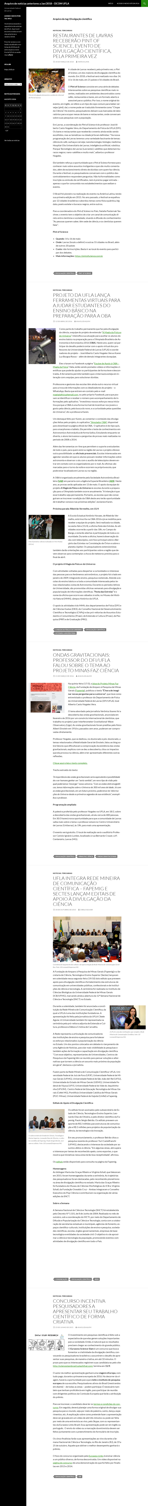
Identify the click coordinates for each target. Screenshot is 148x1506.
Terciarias (67, 30)
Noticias (57, 30)
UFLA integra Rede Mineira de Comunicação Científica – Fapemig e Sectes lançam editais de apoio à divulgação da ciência (86, 891)
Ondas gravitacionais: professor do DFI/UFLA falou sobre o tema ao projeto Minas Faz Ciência (86, 662)
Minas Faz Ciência (86, 856)
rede (97, 1279)
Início (110, 3)
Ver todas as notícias (12, 140)
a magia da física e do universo (68, 630)
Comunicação (61, 1279)
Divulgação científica (65, 273)
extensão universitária (65, 633)
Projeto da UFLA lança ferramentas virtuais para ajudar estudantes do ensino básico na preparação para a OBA (86, 305)
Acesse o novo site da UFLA (128, 3)
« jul (6, 130)
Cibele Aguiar (86, 910)
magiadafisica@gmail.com (65, 394)
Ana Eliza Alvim (83, 321)
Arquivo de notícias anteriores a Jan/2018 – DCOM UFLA (36, 3)
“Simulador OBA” (98, 422)
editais (59, 1161)
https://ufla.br (9, 69)
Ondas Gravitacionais (106, 856)
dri (80, 1476)
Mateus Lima (83, 62)
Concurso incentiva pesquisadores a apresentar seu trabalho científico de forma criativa (85, 1311)
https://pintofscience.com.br (89, 256)
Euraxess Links (96, 1455)
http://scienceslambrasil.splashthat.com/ (73, 1366)
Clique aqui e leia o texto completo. (70, 763)
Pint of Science (85, 273)
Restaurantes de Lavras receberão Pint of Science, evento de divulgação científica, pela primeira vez (83, 45)
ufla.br (10, 55)
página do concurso (62, 1462)
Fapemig (80, 690)
